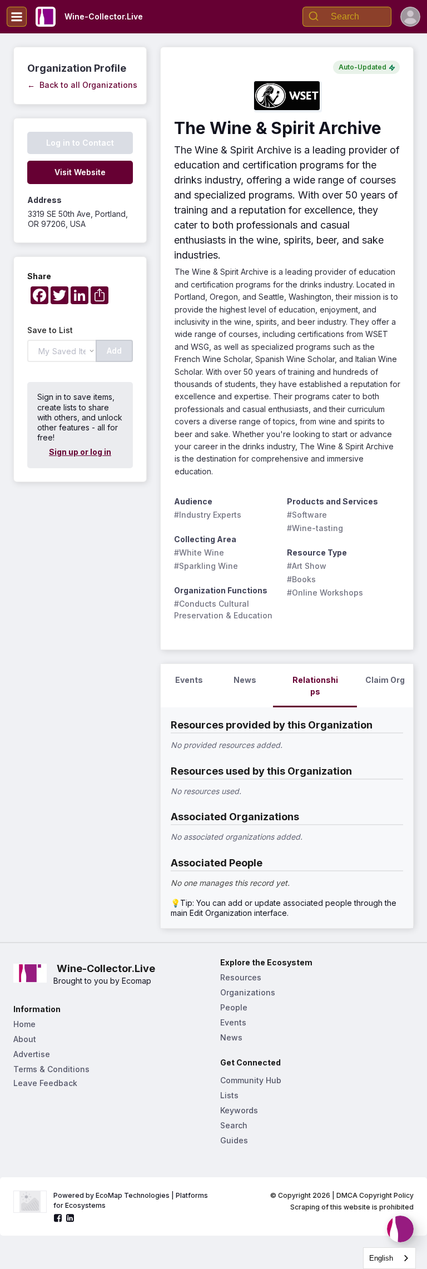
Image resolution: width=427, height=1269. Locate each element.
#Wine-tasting (315, 528)
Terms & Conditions (51, 1069)
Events (233, 1022)
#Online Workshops (325, 592)
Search (233, 1125)
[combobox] (389, 1258)
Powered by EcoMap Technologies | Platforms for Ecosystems (131, 1200)
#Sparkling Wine (206, 566)
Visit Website (80, 172)
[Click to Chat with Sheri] (400, 1229)
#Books (301, 579)
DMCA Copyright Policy (375, 1195)
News (231, 1037)
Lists (229, 1095)
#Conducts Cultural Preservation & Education (223, 609)
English (381, 1258)
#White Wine (199, 552)
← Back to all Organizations (82, 85)
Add (114, 350)
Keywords (239, 1110)
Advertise (31, 1054)
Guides (234, 1140)
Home (24, 1024)
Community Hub (250, 1080)
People (233, 1007)
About (24, 1039)
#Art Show (306, 566)
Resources (240, 977)
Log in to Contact (80, 142)
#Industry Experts (207, 514)
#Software (307, 514)
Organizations (247, 992)
